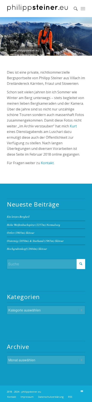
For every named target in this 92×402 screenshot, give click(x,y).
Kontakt (47, 163)
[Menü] (83, 8)
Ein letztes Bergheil (18, 216)
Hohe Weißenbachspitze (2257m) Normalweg (33, 225)
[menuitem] (73, 8)
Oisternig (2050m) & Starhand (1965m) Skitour (35, 241)
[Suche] (73, 8)
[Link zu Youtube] (82, 391)
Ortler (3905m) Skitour (20, 233)
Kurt (73, 126)
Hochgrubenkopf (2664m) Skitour (27, 249)
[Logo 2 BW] (38, 8)
